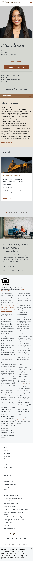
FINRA (23, 383)
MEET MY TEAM (16, 62)
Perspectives (7, 456)
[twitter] (14, 539)
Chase (5, 489)
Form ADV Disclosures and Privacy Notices (16, 509)
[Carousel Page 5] (16, 212)
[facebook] (18, 539)
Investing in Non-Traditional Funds (14, 520)
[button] (31, 548)
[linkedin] (9, 539)
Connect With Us (8, 476)
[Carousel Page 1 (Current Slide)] (6, 212)
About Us (6, 459)
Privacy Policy (5, 559)
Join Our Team (8, 467)
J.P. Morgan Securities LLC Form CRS (7, 306)
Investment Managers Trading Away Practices (14, 513)
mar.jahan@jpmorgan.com (16, 89)
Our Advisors (7, 453)
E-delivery (7, 525)
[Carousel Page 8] (23, 212)
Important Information (23, 419)
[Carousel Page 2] (9, 212)
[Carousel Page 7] (21, 212)
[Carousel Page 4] (14, 212)
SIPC (29, 383)
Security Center (8, 522)
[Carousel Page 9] (26, 212)
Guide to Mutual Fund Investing (13, 517)
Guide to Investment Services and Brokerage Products (8, 309)
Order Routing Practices (11, 503)
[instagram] (22, 539)
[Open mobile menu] (30, 2)
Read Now (7, 198)
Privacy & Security (9, 544)
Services (6, 450)
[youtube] (25, 539)
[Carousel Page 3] (11, 212)
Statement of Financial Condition (13, 498)
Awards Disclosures (9, 528)
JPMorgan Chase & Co (10, 484)
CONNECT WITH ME (16, 67)
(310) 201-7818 (8, 266)
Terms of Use (21, 544)
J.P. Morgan (7, 487)
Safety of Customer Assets (11, 501)
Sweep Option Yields (10, 506)
